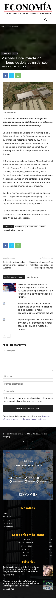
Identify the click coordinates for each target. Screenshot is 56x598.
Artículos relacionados (13, 277)
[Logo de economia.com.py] (28, 8)
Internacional (13, 26)
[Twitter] (11, 75)
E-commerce (32, 227)
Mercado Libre (9, 230)
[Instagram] (28, 441)
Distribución (19, 227)
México (20, 230)
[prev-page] (4, 336)
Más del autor (32, 277)
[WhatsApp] (18, 75)
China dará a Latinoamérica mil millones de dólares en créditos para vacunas (41, 265)
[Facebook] (5, 75)
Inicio (3, 26)
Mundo (15, 53)
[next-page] (8, 336)
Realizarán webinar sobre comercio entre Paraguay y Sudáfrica (15, 265)
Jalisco (42, 227)
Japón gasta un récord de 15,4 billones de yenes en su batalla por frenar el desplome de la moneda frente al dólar (21, 569)
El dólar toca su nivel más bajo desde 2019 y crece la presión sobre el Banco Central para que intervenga (21, 583)
